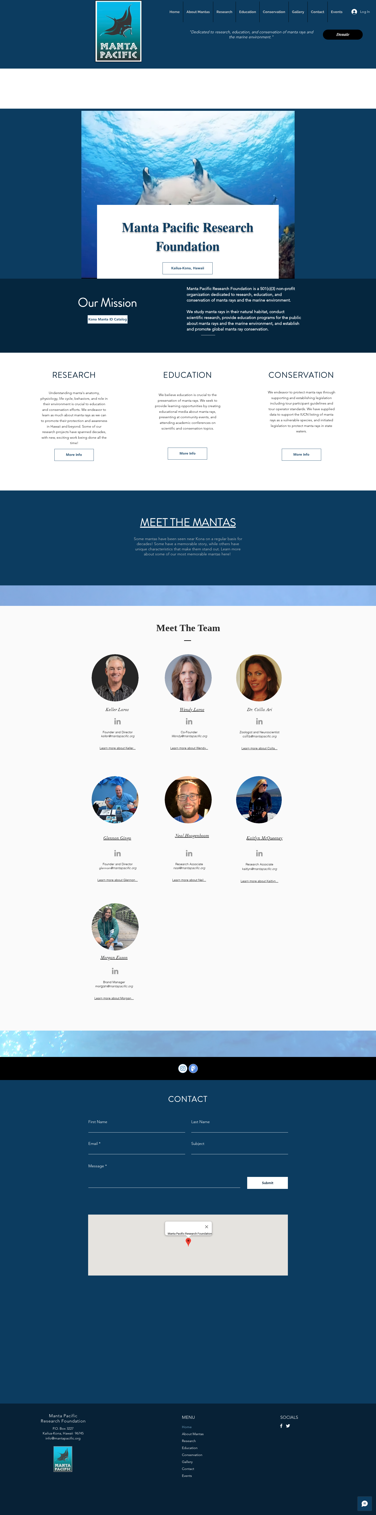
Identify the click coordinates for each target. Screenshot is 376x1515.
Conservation (192, 1455)
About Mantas (193, 1434)
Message (96, 1166)
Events (187, 1476)
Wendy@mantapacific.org (189, 736)
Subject (197, 1144)
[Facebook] (281, 1426)
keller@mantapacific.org (117, 736)
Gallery (187, 1462)
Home (187, 1427)
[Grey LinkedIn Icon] (117, 721)
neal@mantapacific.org (189, 868)
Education (190, 1448)
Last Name (200, 1122)
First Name (97, 1122)
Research (189, 1441)
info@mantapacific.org (63, 1438)
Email (93, 1144)
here (225, 554)
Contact (188, 1469)
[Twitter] (288, 1426)
